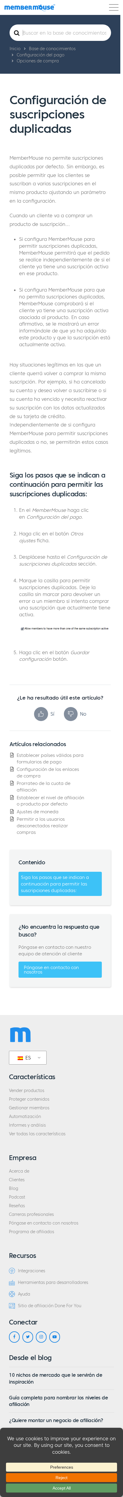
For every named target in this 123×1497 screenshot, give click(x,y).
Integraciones (31, 1270)
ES (27, 1058)
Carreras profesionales (31, 1214)
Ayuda (24, 1294)
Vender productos (26, 1090)
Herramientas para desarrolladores (53, 1282)
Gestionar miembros (29, 1108)
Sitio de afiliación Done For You (49, 1305)
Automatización (25, 1116)
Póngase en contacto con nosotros (51, 970)
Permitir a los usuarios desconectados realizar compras (42, 825)
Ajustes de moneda (38, 811)
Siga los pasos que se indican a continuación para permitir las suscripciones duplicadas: (55, 883)
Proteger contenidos (29, 1099)
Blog (13, 1188)
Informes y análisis (27, 1125)
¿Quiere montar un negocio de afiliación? (56, 1420)
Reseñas (17, 1205)
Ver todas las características (37, 1133)
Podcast (17, 1197)
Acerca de (19, 1171)
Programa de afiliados (31, 1231)
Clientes (16, 1179)
